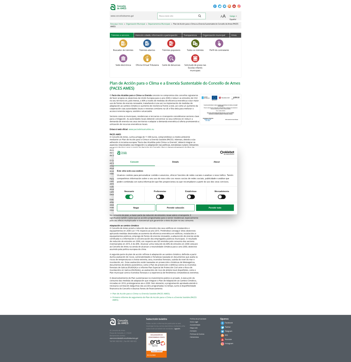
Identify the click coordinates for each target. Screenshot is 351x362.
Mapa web (194, 328)
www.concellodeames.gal (122, 16)
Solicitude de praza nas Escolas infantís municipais (195, 68)
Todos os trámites (195, 50)
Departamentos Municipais (159, 24)
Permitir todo (215, 208)
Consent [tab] (134, 162)
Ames (234, 35)
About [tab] (217, 162)
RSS (226, 335)
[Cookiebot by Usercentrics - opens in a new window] (222, 153)
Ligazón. (177, 328)
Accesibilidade (195, 325)
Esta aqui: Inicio (116, 24)
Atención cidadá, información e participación (156, 35)
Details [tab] (175, 162)
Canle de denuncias (171, 65)
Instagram (229, 343)
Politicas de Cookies (197, 334)
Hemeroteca (194, 337)
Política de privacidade (198, 319)
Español (233, 19)
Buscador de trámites (123, 50)
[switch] (160, 197)
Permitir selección (175, 208)
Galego (232, 16)
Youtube (228, 339)
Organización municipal (214, 35)
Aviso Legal (194, 322)
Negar (136, 208)
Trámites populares (171, 50)
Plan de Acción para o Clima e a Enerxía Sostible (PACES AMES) (141, 293)
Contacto (193, 331)
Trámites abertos (147, 50)
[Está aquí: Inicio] (119, 8)
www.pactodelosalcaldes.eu (141, 129)
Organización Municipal (135, 24)
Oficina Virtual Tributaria (147, 65)
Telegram (228, 331)
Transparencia (190, 35)
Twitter (228, 327)
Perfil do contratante (219, 50)
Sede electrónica (123, 65)
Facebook (229, 322)
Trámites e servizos (120, 35)
